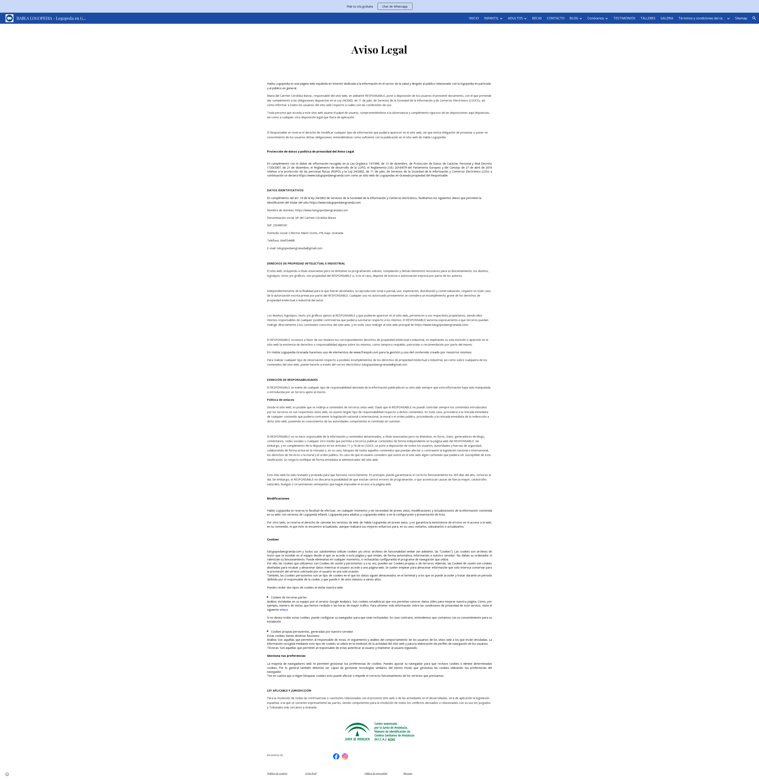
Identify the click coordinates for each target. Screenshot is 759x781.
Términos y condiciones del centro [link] (702, 18)
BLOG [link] (574, 18)
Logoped (369, 514)
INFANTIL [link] (491, 18)
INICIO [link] (474, 18)
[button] (754, 18)
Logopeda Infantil (315, 514)
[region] (379, 6)
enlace (284, 609)
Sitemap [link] (741, 18)
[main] (379, 49)
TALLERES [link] (647, 18)
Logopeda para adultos (344, 514)
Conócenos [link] (595, 18)
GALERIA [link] (667, 18)
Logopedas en (389, 175)
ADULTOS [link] (515, 18)
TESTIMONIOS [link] (624, 18)
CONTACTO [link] (556, 18)
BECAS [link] (537, 18)
